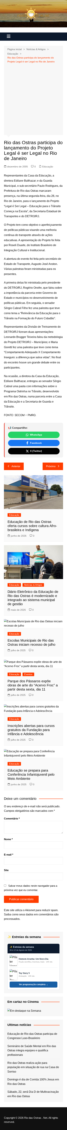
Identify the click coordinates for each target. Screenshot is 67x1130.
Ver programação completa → (33, 984)
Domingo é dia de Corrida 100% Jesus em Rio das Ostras (33, 1081)
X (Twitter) (36, 451)
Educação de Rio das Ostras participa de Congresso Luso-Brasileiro (32, 1036)
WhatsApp (36, 434)
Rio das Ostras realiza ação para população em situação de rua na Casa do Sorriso (33, 1067)
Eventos (28, 674)
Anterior (16, 466)
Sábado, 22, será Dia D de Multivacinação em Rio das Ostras (33, 1094)
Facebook (36, 443)
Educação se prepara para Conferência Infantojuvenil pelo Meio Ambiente (31, 774)
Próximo (50, 466)
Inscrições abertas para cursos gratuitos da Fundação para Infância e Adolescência (31, 730)
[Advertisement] (33, 98)
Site (6, 870)
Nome (8, 839)
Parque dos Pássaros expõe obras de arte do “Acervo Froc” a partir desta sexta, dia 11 (33, 685)
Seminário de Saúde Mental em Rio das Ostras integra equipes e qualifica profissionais (31, 1050)
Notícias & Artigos (33, 585)
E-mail (8, 854)
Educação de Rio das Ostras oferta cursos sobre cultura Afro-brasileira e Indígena (32, 526)
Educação (47, 166)
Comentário (12, 818)
